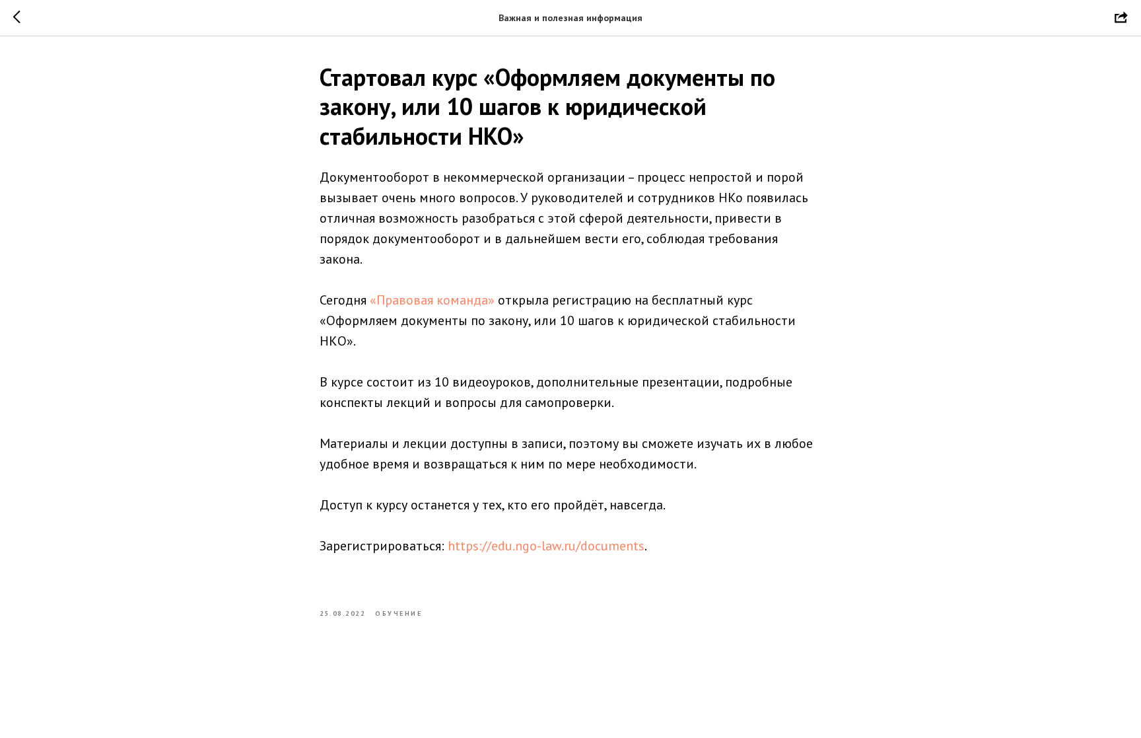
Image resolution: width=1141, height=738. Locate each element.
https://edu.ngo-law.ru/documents (546, 545)
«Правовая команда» (432, 300)
